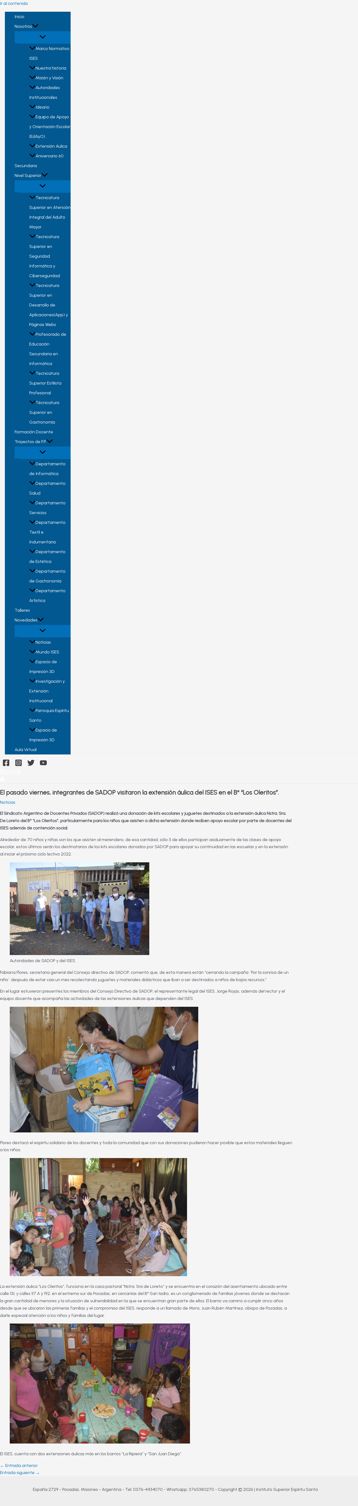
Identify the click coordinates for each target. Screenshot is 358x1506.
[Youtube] (43, 765)
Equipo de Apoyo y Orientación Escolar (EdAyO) (49, 126)
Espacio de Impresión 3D (43, 666)
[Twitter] (31, 765)
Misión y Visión (49, 78)
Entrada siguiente (20, 1472)
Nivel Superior (28, 175)
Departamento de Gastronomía (47, 576)
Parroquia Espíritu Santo (49, 715)
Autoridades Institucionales (44, 92)
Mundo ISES (47, 652)
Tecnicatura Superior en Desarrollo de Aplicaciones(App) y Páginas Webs (48, 305)
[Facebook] (6, 765)
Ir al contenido (14, 3)
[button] (35, 26)
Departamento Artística (47, 595)
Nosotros (23, 26)
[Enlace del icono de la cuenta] (2, 780)
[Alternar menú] (43, 37)
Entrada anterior (19, 1465)
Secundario (26, 165)
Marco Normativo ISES (49, 53)
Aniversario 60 (50, 156)
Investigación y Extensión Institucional (47, 691)
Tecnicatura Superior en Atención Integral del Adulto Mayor (50, 212)
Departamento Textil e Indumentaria (47, 532)
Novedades (26, 620)
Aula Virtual (26, 749)
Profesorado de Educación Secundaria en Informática (47, 349)
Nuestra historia (51, 68)
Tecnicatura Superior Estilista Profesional (45, 383)
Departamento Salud (47, 488)
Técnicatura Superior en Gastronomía (44, 412)
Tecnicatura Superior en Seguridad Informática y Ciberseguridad (44, 256)
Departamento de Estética (47, 556)
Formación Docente (34, 432)
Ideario (42, 107)
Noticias (43, 642)
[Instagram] (18, 765)
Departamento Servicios (47, 507)
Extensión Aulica (51, 146)
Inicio (19, 16)
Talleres (22, 610)
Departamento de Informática (47, 468)
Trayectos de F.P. (31, 441)
